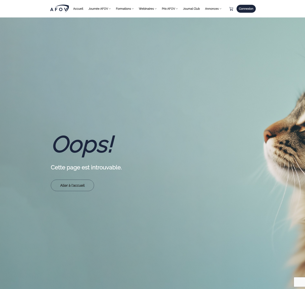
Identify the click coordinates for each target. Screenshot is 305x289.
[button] (246, 9)
